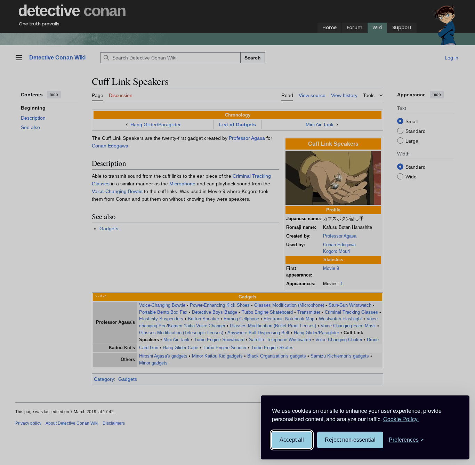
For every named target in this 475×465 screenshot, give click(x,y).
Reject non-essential (350, 440)
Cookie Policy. (401, 419)
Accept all (292, 440)
